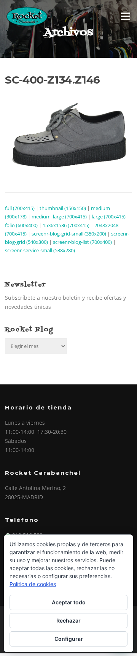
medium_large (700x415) (59, 216)
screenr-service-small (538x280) (40, 250)
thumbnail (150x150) (63, 208)
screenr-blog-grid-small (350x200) (69, 233)
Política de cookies (33, 584)
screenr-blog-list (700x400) (82, 242)
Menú (125, 16)
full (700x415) (20, 208)
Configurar (68, 638)
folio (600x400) (21, 225)
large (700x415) (109, 216)
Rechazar (68, 620)
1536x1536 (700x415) (66, 225)
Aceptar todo (69, 602)
